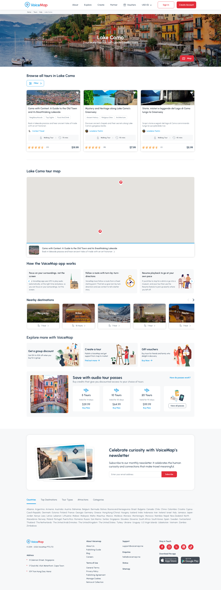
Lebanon (57, 516)
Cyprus (189, 509)
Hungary (125, 512)
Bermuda (95, 509)
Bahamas (76, 509)
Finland (63, 512)
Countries (31, 499)
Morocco (149, 516)
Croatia (181, 509)
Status (125, 563)
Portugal (58, 519)
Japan (190, 512)
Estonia (55, 512)
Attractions (83, 499)
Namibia (158, 516)
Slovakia (125, 519)
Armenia (50, 509)
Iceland (133, 512)
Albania (30, 509)
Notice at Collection (94, 582)
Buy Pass (86, 408)
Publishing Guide (93, 550)
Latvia (49, 516)
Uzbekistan (163, 522)
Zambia (182, 522)
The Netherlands (44, 522)
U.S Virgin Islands (149, 522)
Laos (43, 516)
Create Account (186, 5)
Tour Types (67, 499)
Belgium (86, 509)
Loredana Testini (96, 131)
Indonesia (148, 512)
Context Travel (38, 131)
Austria (67, 509)
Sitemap (126, 569)
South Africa (144, 519)
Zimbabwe (32, 525)
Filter (36, 83)
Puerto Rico (68, 519)
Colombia (172, 509)
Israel (169, 512)
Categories (98, 499)
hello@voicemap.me (131, 557)
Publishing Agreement (96, 575)
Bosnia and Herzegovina (119, 509)
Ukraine (127, 522)
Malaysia (84, 516)
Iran (156, 512)
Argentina (40, 509)
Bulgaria (141, 509)
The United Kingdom (87, 522)
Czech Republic (34, 512)
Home (29, 12)
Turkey (120, 522)
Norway (42, 519)
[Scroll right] (192, 281)
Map (189, 58)
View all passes (177, 406)
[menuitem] (75, 5)
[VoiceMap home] (36, 5)
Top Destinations (49, 499)
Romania (78, 519)
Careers (89, 557)
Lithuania (67, 516)
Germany (88, 512)
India (140, 512)
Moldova (118, 516)
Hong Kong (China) (111, 512)
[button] (121, 182)
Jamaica (182, 512)
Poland (50, 519)
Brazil (134, 509)
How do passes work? (180, 377)
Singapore (115, 519)
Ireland (162, 512)
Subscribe (169, 474)
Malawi (75, 516)
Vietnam (174, 522)
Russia (87, 519)
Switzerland (184, 519)
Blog (88, 553)
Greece (97, 512)
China (164, 509)
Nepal (166, 516)
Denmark (46, 512)
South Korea (157, 519)
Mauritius (101, 516)
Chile (157, 509)
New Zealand (176, 516)
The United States (107, 522)
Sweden (174, 519)
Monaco (127, 516)
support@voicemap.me (133, 546)
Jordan (30, 516)
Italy (40, 12)
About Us (90, 546)
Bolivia (103, 509)
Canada (150, 509)
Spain (166, 519)
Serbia (106, 519)
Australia (59, 509)
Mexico (109, 516)
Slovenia (134, 519)
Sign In (166, 5)
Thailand (31, 522)
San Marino (96, 519)
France (71, 512)
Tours (35, 12)
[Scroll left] (29, 281)
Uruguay (136, 522)
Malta (92, 516)
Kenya (37, 516)
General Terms (92, 568)
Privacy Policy (92, 571)
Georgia (79, 512)
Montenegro (138, 516)
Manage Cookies (93, 578)
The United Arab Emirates (65, 522)
